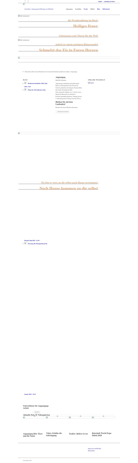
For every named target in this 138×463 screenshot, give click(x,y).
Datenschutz (91, 451)
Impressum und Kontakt (94, 448)
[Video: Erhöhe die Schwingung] (57, 418)
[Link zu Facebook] (23, 1)
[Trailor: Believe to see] (80, 418)
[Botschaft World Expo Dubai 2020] (103, 418)
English (100, 1)
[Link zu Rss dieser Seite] (29, 1)
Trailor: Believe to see (78, 433)
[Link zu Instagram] (26, 1)
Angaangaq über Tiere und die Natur (33, 434)
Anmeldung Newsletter (109, 1)
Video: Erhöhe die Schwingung (54, 434)
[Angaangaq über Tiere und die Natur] (34, 418)
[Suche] (113, 9)
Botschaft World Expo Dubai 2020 (101, 434)
